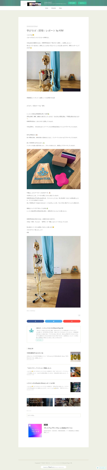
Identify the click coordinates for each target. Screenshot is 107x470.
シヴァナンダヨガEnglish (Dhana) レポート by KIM (41, 383)
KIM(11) (28, 310)
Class (60, 8)
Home (46, 8)
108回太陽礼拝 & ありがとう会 (35, 353)
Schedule (53, 8)
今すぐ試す (72, 3)
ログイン (82, 3)
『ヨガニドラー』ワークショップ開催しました (39, 368)
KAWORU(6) (32, 310)
